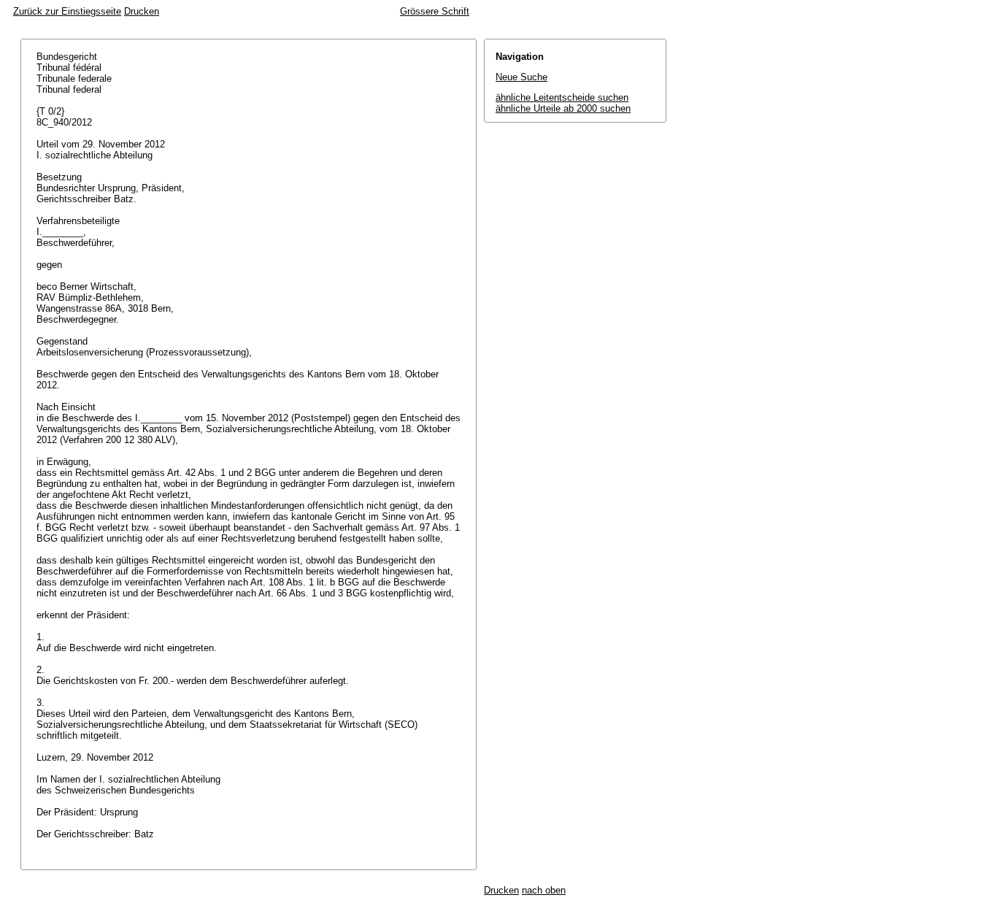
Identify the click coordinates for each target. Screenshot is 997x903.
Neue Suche (521, 77)
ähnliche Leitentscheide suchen (562, 97)
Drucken (141, 11)
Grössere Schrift (434, 11)
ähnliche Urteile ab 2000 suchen (563, 108)
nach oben (544, 890)
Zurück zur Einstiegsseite (67, 11)
